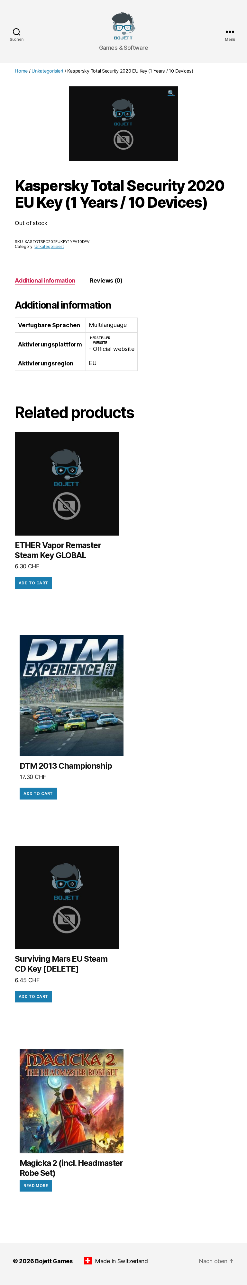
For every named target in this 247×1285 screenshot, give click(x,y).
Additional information (45, 280)
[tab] (45, 280)
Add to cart (33, 583)
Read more (35, 1185)
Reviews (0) (106, 280)
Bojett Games (54, 1261)
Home (21, 71)
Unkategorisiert (47, 71)
